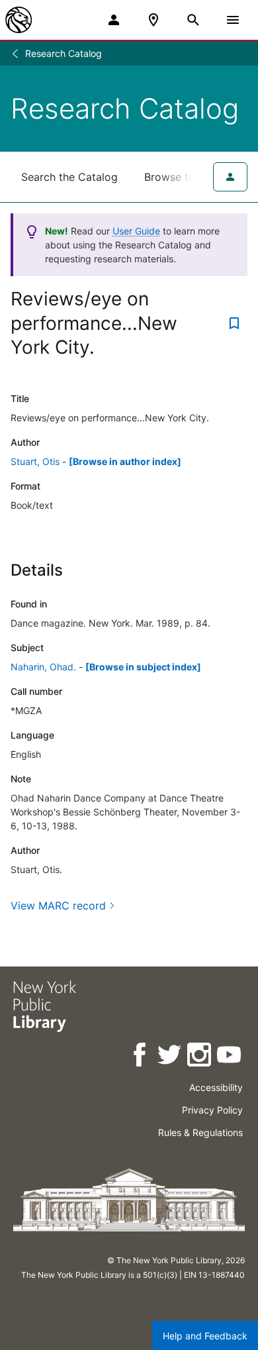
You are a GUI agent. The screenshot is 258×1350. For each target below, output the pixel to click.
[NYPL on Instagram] (200, 1057)
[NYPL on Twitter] (170, 1057)
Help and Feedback (205, 1335)
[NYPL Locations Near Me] (153, 20)
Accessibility (216, 1087)
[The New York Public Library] (18, 20)
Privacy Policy (212, 1110)
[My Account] (114, 20)
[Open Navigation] (233, 20)
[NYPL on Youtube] (230, 1057)
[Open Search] (193, 20)
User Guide (136, 230)
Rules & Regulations (200, 1132)
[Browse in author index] (125, 461)
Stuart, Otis (35, 461)
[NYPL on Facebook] (140, 1057)
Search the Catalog (69, 176)
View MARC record (58, 905)
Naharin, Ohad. (43, 666)
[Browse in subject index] (143, 666)
